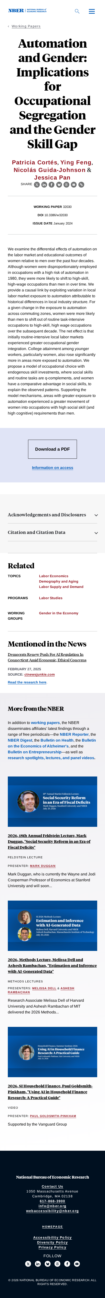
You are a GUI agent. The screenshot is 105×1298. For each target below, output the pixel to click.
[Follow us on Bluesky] (48, 1264)
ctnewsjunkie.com (39, 674)
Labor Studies (51, 598)
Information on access (52, 468)
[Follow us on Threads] (57, 1264)
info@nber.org (52, 1206)
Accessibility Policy (52, 1237)
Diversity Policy (52, 1242)
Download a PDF (52, 449)
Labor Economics (53, 576)
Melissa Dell (44, 988)
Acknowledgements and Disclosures (47, 515)
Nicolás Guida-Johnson (50, 170)
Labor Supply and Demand (61, 587)
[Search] (77, 11)
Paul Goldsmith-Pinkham (53, 1116)
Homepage (52, 1226)
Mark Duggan (43, 866)
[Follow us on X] (28, 1264)
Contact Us (52, 1186)
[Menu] (91, 11)
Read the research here (27, 682)
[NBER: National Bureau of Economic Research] (28, 11)
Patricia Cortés (34, 162)
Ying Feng (76, 162)
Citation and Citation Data (36, 532)
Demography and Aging (58, 581)
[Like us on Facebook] (67, 1264)
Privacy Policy (52, 1247)
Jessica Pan (52, 177)
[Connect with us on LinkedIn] (38, 1264)
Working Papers (26, 26)
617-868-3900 (52, 1201)
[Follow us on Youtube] (77, 1264)
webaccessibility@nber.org (52, 1211)
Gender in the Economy (58, 613)
